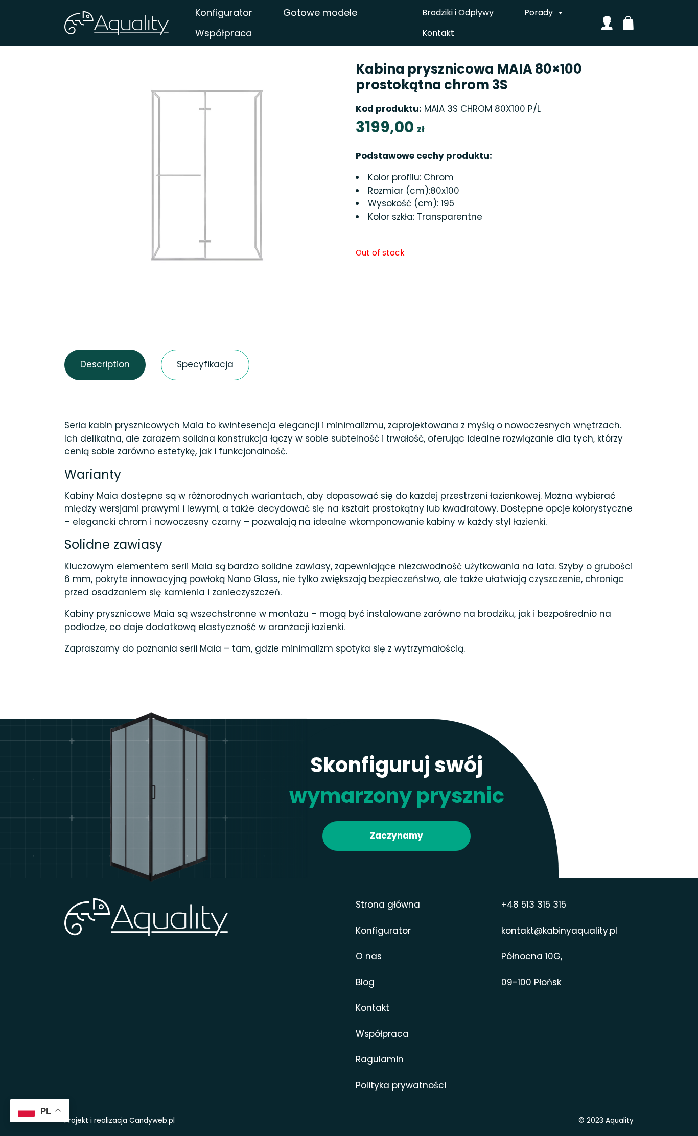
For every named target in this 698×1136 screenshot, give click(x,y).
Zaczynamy (396, 835)
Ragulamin (380, 1059)
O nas (369, 956)
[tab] (105, 365)
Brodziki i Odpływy (458, 12)
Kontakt (438, 33)
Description (88, 364)
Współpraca (223, 33)
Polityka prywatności (401, 1085)
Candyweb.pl (152, 1120)
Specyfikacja (186, 364)
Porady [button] (538, 12)
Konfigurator (223, 12)
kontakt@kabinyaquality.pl (559, 930)
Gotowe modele (320, 12)
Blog (365, 982)
